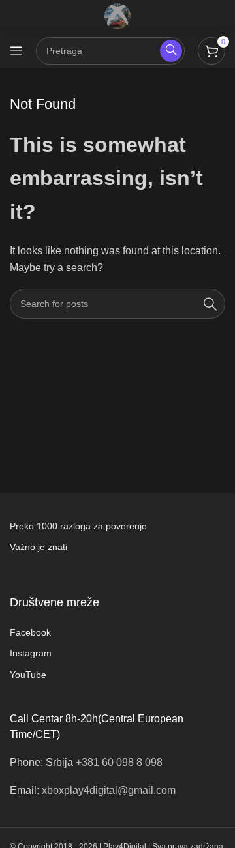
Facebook (30, 632)
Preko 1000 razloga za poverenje (78, 526)
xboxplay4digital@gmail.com (109, 790)
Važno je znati (38, 547)
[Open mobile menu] (16, 51)
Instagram (31, 653)
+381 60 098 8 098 (119, 762)
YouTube (28, 674)
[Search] (210, 304)
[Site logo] (117, 15)
